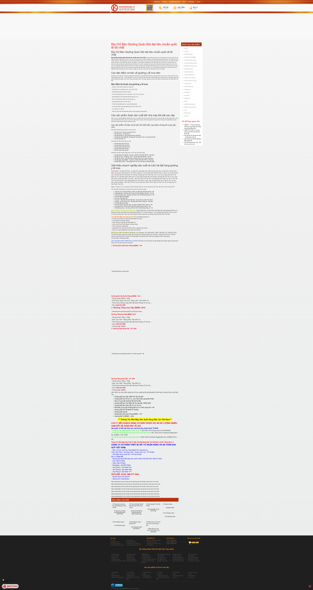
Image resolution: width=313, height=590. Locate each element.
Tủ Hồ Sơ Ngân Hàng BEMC (122, 196)
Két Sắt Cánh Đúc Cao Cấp (190, 80)
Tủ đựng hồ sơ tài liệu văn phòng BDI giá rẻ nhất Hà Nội (119, 512)
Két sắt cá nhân (161, 557)
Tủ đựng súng (187, 89)
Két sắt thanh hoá (192, 554)
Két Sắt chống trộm (162, 561)
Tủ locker (159, 574)
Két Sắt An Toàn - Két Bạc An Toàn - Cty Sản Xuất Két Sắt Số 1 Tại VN (133, 156)
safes (185, 110)
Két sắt (185, 48)
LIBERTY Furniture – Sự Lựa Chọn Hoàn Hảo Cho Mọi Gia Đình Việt (192, 131)
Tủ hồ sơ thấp (130, 572)
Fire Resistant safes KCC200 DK (136, 527)
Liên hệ (198, 1)
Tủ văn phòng (191, 575)
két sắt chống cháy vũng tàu (122, 143)
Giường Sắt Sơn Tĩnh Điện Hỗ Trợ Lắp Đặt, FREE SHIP (133, 403)
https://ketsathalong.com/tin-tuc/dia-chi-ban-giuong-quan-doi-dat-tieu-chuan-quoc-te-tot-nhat (135, 494)
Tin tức (184, 1)
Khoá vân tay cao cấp (178, 561)
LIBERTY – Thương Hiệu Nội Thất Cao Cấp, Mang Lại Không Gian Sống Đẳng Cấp (192, 126)
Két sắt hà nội (130, 556)
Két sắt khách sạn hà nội (163, 554)
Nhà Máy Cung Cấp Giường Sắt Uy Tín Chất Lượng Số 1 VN (134, 407)
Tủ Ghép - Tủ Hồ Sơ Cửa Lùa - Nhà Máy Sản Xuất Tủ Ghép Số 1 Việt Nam (134, 201)
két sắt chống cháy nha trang (122, 145)
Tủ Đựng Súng (130, 540)
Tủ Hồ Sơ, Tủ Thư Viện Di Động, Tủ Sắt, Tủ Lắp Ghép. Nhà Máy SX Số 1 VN (134, 191)
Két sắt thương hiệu (178, 557)
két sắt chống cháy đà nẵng (122, 148)
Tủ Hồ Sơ (186, 51)
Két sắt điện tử (115, 556)
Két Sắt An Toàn (187, 83)
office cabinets (187, 113)
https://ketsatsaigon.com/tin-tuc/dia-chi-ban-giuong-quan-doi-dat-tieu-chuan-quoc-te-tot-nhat (135, 489)
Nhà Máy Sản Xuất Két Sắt (190, 107)
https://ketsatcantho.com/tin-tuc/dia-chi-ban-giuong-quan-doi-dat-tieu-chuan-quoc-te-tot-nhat (135, 491)
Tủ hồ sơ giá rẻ (146, 575)
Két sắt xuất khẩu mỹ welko (190, 60)
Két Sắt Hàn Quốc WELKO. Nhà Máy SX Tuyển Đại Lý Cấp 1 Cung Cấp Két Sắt (135, 137)
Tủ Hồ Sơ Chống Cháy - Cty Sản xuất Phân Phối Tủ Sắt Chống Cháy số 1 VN (134, 195)
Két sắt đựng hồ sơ (132, 561)
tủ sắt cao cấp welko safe (121, 198)
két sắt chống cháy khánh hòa (122, 147)
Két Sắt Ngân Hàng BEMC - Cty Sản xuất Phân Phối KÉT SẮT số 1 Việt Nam (134, 160)
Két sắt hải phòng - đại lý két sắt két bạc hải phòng (128, 135)
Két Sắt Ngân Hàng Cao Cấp (134, 545)
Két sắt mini (186, 95)
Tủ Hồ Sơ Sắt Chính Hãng (121, 203)
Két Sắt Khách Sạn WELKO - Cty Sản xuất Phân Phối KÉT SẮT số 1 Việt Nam (134, 155)
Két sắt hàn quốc (177, 556)
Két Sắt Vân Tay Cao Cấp (190, 77)
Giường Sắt (186, 98)
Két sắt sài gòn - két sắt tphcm (122, 134)
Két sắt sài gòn (115, 554)
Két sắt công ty (130, 557)
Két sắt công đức (131, 559)
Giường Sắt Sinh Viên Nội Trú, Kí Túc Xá (128, 405)
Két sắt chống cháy (193, 557)
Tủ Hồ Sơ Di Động (146, 577)
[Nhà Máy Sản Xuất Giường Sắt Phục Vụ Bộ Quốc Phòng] (127, 311)
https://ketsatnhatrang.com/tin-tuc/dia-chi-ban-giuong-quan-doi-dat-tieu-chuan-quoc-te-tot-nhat (135, 484)
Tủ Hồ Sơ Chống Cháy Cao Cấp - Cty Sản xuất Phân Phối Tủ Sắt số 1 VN (133, 204)
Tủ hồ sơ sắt (176, 572)
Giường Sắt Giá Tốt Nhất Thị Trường (126, 409)
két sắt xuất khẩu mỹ (120, 138)
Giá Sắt (175, 577)
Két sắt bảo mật (146, 557)
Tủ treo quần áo (131, 574)
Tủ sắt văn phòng (146, 572)
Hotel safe (186, 116)
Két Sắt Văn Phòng (188, 69)
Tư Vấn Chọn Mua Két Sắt (149, 559)
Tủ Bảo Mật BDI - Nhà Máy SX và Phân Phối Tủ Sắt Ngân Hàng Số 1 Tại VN (134, 193)
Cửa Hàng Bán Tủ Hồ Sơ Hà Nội (153, 510)
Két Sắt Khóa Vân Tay (178, 559)
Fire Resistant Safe (170, 516)
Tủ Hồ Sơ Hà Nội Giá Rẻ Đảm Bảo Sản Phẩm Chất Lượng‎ (136, 512)
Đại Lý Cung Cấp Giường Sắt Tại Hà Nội (128, 401)
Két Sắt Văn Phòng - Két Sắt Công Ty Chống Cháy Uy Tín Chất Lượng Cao (134, 158)
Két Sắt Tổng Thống (188, 86)
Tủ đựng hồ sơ (130, 575)
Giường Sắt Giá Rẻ (121, 412)
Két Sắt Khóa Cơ (161, 559)
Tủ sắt (189, 574)
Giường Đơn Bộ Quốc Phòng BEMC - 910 (127, 245)
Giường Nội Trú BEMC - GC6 (124, 416)
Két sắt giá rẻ (191, 556)
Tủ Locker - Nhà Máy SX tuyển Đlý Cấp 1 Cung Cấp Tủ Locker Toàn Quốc (134, 200)
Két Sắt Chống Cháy (188, 71)
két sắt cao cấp (125, 118)
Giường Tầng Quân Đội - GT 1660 (124, 328)
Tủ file (174, 574)
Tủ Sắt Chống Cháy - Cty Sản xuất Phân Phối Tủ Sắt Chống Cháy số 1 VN (134, 208)
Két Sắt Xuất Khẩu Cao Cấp (190, 63)
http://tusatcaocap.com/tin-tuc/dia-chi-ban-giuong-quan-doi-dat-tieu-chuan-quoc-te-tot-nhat (134, 486)
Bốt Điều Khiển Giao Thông (190, 66)
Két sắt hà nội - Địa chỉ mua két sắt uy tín (125, 132)
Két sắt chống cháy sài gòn (121, 150)
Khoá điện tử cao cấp (193, 561)
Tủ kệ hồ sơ (191, 577)
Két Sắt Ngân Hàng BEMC (190, 57)
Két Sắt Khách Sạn (188, 54)
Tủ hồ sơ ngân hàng (178, 575)
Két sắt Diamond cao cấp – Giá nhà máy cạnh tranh (192, 143)
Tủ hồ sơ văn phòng (162, 575)
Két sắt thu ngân (115, 559)
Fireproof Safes (170, 507)
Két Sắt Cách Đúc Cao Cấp (117, 545)
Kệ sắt (185, 101)
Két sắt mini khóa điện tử (189, 104)
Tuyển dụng (191, 1)
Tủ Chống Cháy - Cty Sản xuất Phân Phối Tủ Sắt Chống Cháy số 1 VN (133, 206)
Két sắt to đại (114, 557)
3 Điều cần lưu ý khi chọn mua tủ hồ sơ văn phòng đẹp (153, 530)
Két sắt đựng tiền (146, 556)
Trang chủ (157, 1)
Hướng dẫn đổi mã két (174, 1)
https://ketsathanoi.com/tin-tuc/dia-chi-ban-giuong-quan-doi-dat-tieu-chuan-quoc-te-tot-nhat (134, 481)
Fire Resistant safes (119, 525)
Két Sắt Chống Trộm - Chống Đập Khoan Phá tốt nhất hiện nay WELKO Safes (135, 161)
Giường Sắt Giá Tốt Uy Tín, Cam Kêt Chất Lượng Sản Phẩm (134, 399)
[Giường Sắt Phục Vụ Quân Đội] (120, 271)
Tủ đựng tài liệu (115, 575)
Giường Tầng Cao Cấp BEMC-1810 (129, 307)
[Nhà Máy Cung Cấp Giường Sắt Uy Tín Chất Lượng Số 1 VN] (128, 353)
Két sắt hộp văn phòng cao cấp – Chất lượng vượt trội (192, 136)
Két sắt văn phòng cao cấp (118, 561)
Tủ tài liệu (159, 572)
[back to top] (309, 586)
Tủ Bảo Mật (186, 92)
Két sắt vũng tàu (177, 554)
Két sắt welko (160, 556)
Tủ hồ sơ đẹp (114, 572)
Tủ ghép (144, 574)
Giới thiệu (164, 1)
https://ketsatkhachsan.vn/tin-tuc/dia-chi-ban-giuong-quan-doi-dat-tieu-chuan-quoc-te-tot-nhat (135, 496)
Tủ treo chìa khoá (192, 572)
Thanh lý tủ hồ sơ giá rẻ (117, 577)
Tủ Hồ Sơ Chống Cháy (189, 74)
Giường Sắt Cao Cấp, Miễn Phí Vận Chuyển (129, 396)
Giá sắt (113, 574)
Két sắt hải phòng (131, 554)
